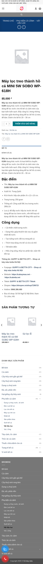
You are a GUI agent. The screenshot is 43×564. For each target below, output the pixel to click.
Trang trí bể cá (7, 448)
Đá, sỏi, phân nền (9, 390)
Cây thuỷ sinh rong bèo (11, 381)
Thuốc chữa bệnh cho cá (12, 443)
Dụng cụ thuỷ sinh (9, 385)
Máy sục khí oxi (9, 413)
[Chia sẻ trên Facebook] (4, 139)
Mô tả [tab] (4, 148)
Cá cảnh (5, 372)
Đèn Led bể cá (9, 406)
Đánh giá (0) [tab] (6, 153)
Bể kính (5, 368)
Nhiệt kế (7, 416)
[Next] (41, 329)
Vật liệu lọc (13, 130)
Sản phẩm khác (9, 419)
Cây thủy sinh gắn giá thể (12, 377)
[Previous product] (24, 27)
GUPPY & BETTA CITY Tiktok (22, 281)
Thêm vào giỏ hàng (25, 124)
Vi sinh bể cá (7, 452)
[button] (3, 8)
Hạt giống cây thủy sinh (11, 394)
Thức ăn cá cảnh (8, 439)
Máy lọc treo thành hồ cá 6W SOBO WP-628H (10, 337)
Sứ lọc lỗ (27, 334)
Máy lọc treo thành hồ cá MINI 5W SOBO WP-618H (22, 134)
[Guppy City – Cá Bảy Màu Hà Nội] (21, 8)
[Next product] (19, 27)
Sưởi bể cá (8, 423)
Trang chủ (8, 21)
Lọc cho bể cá (9, 409)
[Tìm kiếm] (21, 14)
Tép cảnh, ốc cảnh (9, 434)
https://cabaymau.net (21, 274)
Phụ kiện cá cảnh (25, 21)
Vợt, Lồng (7, 429)
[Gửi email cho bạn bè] (8, 139)
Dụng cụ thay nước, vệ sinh (14, 403)
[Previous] (1, 329)
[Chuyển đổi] (40, 398)
